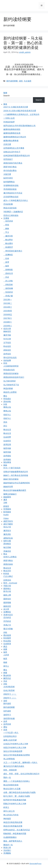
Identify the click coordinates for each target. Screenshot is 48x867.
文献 (5, 502)
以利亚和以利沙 (10, 736)
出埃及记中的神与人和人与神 (15, 744)
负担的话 (8, 292)
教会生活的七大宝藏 (11, 789)
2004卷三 (7, 307)
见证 (6, 277)
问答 (5, 404)
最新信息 (7, 599)
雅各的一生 (8, 845)
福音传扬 (7, 448)
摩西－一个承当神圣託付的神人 (16, 781)
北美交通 (7, 144)
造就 (5, 730)
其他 (5, 422)
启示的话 (7, 617)
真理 (6, 262)
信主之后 (7, 527)
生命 (6, 258)
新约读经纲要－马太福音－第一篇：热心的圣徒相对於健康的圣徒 (22, 43)
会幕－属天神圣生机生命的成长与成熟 (19, 792)
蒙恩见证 (7, 678)
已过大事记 (8, 576)
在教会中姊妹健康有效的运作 (15, 472)
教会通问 (8, 243)
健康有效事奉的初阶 (11, 129)
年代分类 (7, 339)
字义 (6, 232)
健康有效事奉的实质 (11, 133)
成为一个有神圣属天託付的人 (15, 200)
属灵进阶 (7, 534)
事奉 (5, 104)
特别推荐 (7, 638)
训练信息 (7, 350)
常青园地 (7, 509)
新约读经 (7, 703)
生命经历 (7, 441)
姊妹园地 (7, 497)
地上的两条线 (9, 759)
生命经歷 (7, 437)
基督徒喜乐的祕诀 (11, 373)
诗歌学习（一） (10, 694)
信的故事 (7, 360)
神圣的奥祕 (8, 388)
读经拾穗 (8, 288)
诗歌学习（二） (10, 698)
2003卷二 (7, 303)
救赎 (5, 662)
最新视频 (7, 602)
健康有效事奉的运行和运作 (14, 137)
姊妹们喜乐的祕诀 (11, 479)
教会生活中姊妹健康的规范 (14, 490)
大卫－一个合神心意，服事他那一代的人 (20, 762)
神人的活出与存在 (11, 815)
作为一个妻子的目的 (11, 468)
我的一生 (7, 777)
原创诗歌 (7, 401)
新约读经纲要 (12, 81)
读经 (21, 81)
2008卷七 (7, 322)
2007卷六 (7, 318)
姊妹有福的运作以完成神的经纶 (16, 483)
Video (6, 518)
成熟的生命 (8, 538)
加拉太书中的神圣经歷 (12, 751)
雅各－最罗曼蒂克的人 (12, 841)
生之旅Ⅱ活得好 (9, 381)
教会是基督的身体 (11, 785)
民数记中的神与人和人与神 (14, 804)
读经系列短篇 (9, 718)
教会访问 (7, 571)
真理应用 (7, 444)
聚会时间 (7, 675)
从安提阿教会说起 (11, 197)
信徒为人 (7, 415)
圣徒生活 (8, 273)
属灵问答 (8, 236)
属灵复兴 (7, 530)
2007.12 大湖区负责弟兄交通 (15, 107)
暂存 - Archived (10, 583)
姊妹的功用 (8, 486)
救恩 (5, 659)
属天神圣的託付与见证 (12, 193)
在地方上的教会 (10, 557)
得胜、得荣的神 (10, 770)
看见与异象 (8, 629)
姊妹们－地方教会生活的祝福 (15, 475)
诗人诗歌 (8, 281)
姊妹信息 (7, 331)
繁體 (5, 93)
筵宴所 (6, 506)
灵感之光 (7, 625)
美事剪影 (8, 270)
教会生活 (7, 429)
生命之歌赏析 (9, 690)
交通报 (6, 218)
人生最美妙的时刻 (11, 366)
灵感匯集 (7, 853)
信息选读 (8, 221)
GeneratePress (35, 863)
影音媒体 (7, 512)
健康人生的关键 (10, 740)
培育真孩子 (8, 159)
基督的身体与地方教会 (12, 163)
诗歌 (5, 632)
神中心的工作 (9, 811)
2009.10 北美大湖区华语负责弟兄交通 (19, 111)
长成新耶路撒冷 (10, 837)
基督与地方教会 (10, 167)
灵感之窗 (8, 296)
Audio (6, 515)
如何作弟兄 (8, 178)
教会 (5, 554)
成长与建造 (8, 524)
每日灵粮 (7, 547)
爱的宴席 (7, 635)
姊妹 (6, 228)
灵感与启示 (8, 615)
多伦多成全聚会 (10, 170)
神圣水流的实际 (10, 208)
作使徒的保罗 (9, 122)
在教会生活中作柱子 (11, 152)
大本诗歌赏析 (9, 687)
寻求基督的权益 (10, 189)
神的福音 (7, 818)
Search (6, 95)
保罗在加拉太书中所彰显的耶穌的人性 (19, 126)
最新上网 (7, 595)
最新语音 (7, 606)
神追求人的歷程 (10, 392)
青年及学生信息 (10, 357)
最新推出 (7, 588)
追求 (5, 721)
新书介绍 (7, 591)
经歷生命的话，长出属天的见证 (16, 830)
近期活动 (7, 580)
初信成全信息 (9, 370)
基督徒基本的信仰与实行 (13, 377)
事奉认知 (7, 407)
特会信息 (7, 346)
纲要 (5, 673)
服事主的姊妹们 (10, 494)
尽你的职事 (8, 204)
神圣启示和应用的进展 (12, 822)
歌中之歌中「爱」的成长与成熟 (16, 796)
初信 (6, 225)
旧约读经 (7, 711)
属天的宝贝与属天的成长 (13, 766)
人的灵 (6, 655)
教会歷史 (8, 240)
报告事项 (7, 462)
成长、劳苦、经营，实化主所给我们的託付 (21, 774)
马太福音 (27, 81)
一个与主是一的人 (11, 732)
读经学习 (7, 715)
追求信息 (7, 354)
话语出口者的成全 (11, 215)
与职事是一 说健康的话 (13, 212)
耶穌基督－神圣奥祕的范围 (14, 833)
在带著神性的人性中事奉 (13, 148)
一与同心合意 (9, 118)
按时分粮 (7, 541)
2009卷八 (7, 326)
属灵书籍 (7, 335)
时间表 (6, 573)
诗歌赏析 (8, 284)
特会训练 (7, 641)
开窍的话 (7, 621)
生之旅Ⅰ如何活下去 (11, 385)
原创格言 (7, 544)
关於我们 (7, 850)
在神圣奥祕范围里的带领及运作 (16, 155)
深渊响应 (8, 255)
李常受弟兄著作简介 (12, 251)
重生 (5, 396)
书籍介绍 (7, 586)
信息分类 (7, 329)
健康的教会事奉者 (11, 140)
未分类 (6, 609)
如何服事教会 (9, 182)
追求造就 (7, 724)
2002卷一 (7, 299)
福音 (6, 266)
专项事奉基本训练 (11, 185)
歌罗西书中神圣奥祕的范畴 (14, 800)
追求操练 (7, 456)
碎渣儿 (6, 807)
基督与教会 (8, 560)
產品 (5, 646)
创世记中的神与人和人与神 (14, 747)
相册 (5, 649)
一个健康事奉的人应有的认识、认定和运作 (21, 114)
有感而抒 (8, 247)
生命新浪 (7, 644)
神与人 (6, 666)
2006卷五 (7, 314)
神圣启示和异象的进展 (12, 826)
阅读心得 (7, 847)
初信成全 (7, 399)
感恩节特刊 (8, 521)
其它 (5, 426)
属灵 (5, 500)
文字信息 (7, 342)
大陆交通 (7, 174)
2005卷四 (7, 311)
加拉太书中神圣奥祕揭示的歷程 (16, 755)
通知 (5, 727)
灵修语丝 (7, 551)
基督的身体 (8, 564)
